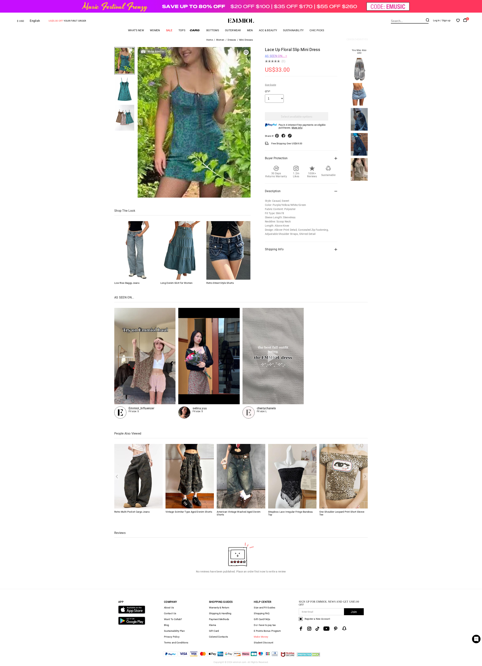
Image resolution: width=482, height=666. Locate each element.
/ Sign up (445, 20)
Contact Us (170, 613)
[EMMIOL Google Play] (131, 624)
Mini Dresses (246, 40)
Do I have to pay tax (265, 625)
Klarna (212, 625)
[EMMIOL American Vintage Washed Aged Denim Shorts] (241, 476)
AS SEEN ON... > (276, 56)
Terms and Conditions (176, 642)
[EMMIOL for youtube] (326, 628)
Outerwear (233, 30)
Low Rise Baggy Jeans (127, 283)
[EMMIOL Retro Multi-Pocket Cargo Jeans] (138, 476)
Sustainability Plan (174, 630)
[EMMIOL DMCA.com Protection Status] (308, 656)
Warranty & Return (219, 607)
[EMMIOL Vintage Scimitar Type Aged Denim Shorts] (189, 476)
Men (250, 30)
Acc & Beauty (268, 30)
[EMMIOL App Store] (131, 612)
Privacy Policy (171, 636)
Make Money (261, 636)
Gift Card (214, 630)
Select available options (296, 116)
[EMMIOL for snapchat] (344, 628)
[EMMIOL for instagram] (309, 628)
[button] (140, 121)
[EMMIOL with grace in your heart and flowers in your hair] (208, 363)
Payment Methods (219, 619)
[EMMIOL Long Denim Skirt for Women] (182, 250)
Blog (166, 625)
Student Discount (263, 642)
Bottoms (212, 30)
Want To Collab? (173, 619)
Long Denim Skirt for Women (176, 283)
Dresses (232, 40)
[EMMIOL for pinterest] (336, 628)
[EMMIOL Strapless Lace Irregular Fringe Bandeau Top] (292, 476)
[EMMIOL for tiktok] (317, 628)
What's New (136, 30)
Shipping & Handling (220, 613)
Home (209, 40)
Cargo (195, 30)
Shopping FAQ (261, 613)
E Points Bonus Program (267, 630)
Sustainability (293, 30)
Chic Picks (317, 30)
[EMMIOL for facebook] (301, 628)
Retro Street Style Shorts (220, 283)
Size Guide (270, 85)
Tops (181, 30)
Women (155, 30)
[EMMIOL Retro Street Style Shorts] (228, 250)
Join (354, 612)
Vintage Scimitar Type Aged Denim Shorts (188, 511)
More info (297, 127)
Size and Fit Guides (264, 607)
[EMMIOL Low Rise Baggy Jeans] (136, 250)
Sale (169, 30)
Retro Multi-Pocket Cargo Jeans (132, 511)
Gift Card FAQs (262, 619)
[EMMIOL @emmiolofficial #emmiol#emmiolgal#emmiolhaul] (273, 363)
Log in (436, 20)
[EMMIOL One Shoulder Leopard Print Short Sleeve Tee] (343, 476)
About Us (169, 607)
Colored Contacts (218, 636)
